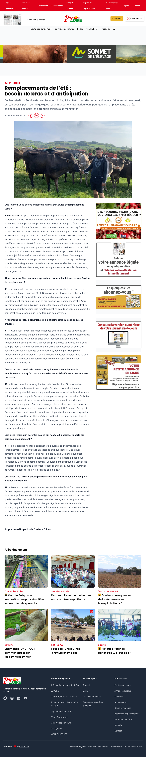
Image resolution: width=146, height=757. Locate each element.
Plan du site (116, 746)
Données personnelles (98, 746)
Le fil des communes (64, 29)
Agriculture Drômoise (61, 711)
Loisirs (80, 29)
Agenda (118, 725)
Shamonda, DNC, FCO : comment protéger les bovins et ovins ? (20, 653)
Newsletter (119, 696)
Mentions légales (78, 746)
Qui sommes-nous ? (92, 696)
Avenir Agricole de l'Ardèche (64, 696)
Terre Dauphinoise (59, 717)
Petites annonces (122, 685)
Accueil (86, 685)
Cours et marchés (122, 708)
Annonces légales (122, 691)
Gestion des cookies (133, 746)
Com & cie (24, 746)
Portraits (106, 29)
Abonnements (120, 702)
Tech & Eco (91, 29)
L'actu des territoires (40, 29)
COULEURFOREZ (59, 734)
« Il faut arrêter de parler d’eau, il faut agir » (114, 651)
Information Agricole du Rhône (65, 685)
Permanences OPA (123, 719)
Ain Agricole (56, 728)
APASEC (55, 691)
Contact (86, 691)
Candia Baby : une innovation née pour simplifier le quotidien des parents (24, 599)
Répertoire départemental (126, 713)
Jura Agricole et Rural (61, 723)
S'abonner (117, 18)
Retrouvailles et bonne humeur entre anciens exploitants (71, 597)
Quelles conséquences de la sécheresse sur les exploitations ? (114, 599)
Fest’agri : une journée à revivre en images (65, 651)
